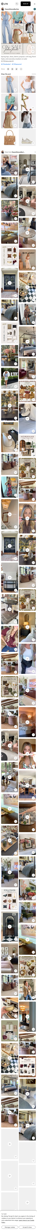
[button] (34, 4)
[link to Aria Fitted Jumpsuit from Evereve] (9, 84)
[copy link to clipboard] (21, 69)
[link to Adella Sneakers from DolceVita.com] (27, 137)
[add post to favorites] (32, 51)
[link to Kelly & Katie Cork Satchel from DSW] (9, 137)
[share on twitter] (16, 69)
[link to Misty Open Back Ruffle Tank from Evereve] (27, 84)
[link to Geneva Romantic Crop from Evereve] (9, 102)
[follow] (35, 9)
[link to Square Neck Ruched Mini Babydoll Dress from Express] (9, 119)
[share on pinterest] (12, 69)
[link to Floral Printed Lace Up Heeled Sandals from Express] (27, 102)
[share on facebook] (8, 69)
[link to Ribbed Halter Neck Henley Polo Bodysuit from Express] (27, 119)
